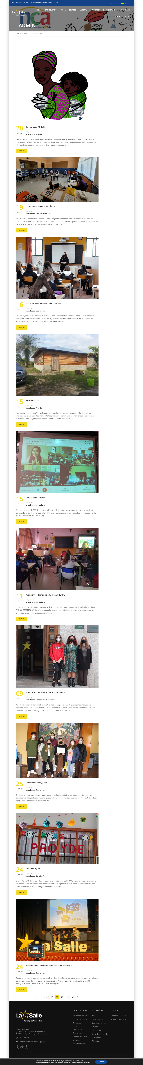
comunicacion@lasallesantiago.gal (41, 2)
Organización (97, 1019)
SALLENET (56, 2)
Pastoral (83, 10)
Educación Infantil (80, 1016)
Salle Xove (47, 214)
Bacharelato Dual (80, 1037)
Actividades (95, 10)
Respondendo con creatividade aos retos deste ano (49, 965)
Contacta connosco (118, 1016)
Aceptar (101, 1062)
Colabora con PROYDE (35, 127)
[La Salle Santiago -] (18, 13)
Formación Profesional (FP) (79, 1042)
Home (18, 33)
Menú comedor (98, 1041)
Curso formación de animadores (40, 206)
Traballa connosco (118, 1019)
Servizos (72, 10)
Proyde (39, 134)
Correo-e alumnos (99, 1023)
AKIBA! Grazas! (32, 400)
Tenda (63, 10)
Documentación (109, 10)
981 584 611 (24, 1038)
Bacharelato (41, 311)
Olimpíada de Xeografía (36, 782)
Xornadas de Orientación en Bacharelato (44, 303)
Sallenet (127, 16)
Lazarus (117, 16)
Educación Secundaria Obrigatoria (77, 1026)
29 (62, 997)
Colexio (36, 10)
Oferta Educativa (50, 10)
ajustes (87, 1063)
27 (52, 997)
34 (73, 997)
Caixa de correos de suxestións (100, 1035)
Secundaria (40, 505)
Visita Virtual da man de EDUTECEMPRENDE (45, 595)
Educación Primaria (80, 1019)
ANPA (94, 1016)
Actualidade (125, 10)
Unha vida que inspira (35, 497)
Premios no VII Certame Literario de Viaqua (45, 692)
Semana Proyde (33, 868)
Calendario (96, 1030)
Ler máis (21, 151)
